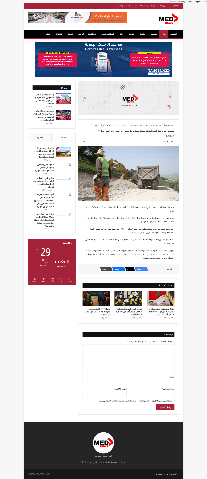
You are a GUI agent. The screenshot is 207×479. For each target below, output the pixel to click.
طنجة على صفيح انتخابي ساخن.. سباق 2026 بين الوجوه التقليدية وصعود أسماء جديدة (161, 311)
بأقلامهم (92, 34)
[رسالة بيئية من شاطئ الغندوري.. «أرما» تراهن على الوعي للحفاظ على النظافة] (63, 98)
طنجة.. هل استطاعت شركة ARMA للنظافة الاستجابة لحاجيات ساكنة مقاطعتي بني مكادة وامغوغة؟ (44, 220)
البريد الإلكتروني (168, 389)
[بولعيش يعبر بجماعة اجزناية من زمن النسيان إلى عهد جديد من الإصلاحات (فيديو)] (63, 152)
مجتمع (142, 34)
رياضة (70, 34)
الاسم (171, 377)
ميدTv (47, 34)
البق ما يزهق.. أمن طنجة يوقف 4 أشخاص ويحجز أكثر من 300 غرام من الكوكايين (128, 311)
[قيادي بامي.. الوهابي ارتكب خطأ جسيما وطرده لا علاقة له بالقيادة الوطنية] (63, 182)
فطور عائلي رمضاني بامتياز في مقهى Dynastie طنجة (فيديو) (44, 167)
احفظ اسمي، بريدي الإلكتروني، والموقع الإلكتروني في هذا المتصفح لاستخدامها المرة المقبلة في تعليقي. (135, 401)
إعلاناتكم (129, 6)
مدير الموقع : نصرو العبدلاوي (145, 6)
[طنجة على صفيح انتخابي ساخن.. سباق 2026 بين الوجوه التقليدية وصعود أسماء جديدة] (160, 298)
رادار (121, 34)
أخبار (164, 34)
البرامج (81, 34)
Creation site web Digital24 (167, 474)
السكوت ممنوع (107, 34)
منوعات (59, 34)
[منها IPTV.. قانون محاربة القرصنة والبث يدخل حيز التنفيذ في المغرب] (96, 298)
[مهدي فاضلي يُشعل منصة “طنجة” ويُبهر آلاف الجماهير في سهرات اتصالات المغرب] (63, 115)
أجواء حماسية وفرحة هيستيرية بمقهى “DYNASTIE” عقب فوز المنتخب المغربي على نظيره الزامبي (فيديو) (44, 200)
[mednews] (168, 19)
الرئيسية (173, 34)
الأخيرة (40, 137)
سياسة (154, 34)
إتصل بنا (120, 6)
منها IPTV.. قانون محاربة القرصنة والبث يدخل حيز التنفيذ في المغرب (97, 311)
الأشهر (63, 137)
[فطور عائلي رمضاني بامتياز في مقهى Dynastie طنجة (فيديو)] (63, 168)
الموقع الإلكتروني (120, 389)
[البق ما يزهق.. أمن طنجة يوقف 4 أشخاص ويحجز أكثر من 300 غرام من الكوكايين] (128, 298)
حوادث (131, 34)
